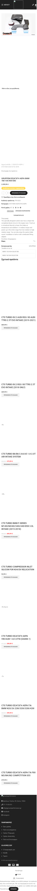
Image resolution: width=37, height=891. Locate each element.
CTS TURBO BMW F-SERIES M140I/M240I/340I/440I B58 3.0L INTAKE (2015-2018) (17, 526)
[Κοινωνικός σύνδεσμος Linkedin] (18, 207)
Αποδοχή (14, 889)
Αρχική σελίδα (5, 164)
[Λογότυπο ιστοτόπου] (18, 5)
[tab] (10, 211)
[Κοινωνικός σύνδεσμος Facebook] (11, 207)
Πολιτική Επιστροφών (10, 839)
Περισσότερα (4, 889)
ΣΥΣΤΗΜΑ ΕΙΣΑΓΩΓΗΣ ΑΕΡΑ (10, 167)
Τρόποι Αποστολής (9, 836)
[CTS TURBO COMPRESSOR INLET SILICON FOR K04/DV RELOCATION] (14, 552)
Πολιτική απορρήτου (9, 830)
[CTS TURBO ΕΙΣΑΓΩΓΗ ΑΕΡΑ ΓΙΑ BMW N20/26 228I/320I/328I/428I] (18, 662)
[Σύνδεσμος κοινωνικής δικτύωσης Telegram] (20, 207)
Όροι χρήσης (7, 826)
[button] (10, 328)
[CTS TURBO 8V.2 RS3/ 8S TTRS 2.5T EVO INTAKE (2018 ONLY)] (18, 343)
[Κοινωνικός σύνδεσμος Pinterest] (16, 207)
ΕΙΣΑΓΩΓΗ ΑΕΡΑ (18, 164)
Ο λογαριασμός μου (9, 850)
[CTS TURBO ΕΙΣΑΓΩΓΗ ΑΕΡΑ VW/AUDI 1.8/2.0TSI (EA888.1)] (18, 592)
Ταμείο (5, 856)
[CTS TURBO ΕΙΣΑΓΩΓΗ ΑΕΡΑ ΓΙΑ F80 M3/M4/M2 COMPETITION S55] (18, 731)
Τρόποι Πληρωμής (9, 833)
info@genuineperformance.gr (12, 808)
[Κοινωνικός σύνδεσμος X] (13, 207)
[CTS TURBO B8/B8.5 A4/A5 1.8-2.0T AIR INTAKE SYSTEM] (18, 410)
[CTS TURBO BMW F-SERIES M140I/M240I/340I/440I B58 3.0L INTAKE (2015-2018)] (18, 479)
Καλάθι (5, 853)
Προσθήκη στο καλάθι (19, 193)
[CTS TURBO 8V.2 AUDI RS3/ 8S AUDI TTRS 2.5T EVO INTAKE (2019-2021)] (18, 276)
